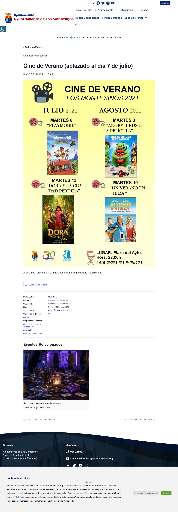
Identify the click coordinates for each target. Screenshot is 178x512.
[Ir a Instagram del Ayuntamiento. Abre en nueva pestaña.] (86, 465)
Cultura (26, 317)
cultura (38, 324)
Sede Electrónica (133, 17)
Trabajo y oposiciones (87, 17)
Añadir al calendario (38, 284)
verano (34, 326)
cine (32, 324)
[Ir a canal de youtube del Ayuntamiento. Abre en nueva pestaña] (112, 3)
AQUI (16, 497)
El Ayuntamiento (104, 10)
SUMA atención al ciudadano (138, 419)
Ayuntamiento (24, 15)
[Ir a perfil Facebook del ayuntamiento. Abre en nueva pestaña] (68, 465)
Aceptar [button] (166, 493)
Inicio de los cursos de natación (40, 419)
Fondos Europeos (112, 17)
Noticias (87, 10)
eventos (26, 326)
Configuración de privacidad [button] (146, 493)
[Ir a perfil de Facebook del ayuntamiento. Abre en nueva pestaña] (98, 3)
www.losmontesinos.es (32, 333)
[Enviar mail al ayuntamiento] (93, 3)
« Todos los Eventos (33, 47)
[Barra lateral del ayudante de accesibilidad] (3, 29)
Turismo (143, 10)
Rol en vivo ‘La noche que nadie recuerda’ (42, 403)
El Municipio (126, 10)
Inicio (78, 10)
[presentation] (56, 375)
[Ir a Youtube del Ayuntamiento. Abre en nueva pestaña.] (80, 465)
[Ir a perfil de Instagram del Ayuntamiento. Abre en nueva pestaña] (108, 3)
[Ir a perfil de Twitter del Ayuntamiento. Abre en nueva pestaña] (103, 3)
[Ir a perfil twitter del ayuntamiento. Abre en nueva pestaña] (74, 465)
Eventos (76, 37)
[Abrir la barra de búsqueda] (76, 26)
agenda (26, 324)
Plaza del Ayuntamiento (58, 300)
